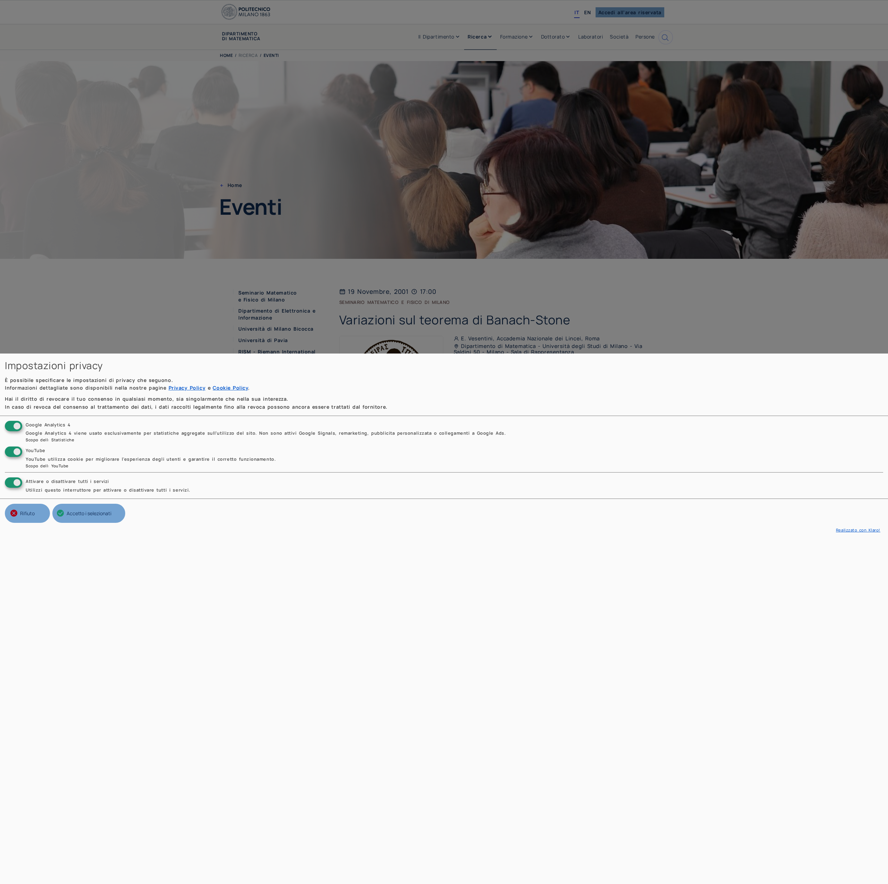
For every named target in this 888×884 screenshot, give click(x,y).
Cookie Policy (230, 387)
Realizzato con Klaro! (858, 530)
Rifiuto (27, 513)
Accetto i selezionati (89, 513)
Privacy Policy (187, 387)
